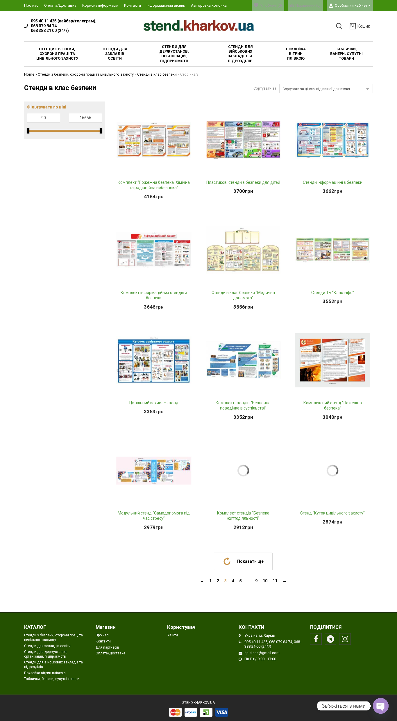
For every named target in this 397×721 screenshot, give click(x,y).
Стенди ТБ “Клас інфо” (332, 292)
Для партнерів (107, 647)
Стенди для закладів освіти (47, 646)
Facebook (316, 639)
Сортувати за (264, 88)
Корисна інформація (100, 5)
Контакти (132, 5)
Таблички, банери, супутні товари (51, 679)
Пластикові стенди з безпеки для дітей (243, 182)
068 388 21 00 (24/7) (50, 31)
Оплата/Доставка (60, 5)
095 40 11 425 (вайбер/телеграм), (63, 21)
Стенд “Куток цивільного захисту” (332, 513)
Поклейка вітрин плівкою (44, 673)
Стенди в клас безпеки (157, 74)
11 (275, 580)
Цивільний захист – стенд (153, 402)
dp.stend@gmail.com (262, 653)
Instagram (345, 639)
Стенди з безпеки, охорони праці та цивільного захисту (86, 74)
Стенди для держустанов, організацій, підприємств (45, 654)
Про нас (31, 5)
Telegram (330, 639)
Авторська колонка (209, 5)
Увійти (172, 635)
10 (265, 580)
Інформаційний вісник (166, 5)
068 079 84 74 (44, 26)
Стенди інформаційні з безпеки (332, 182)
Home (29, 74)
